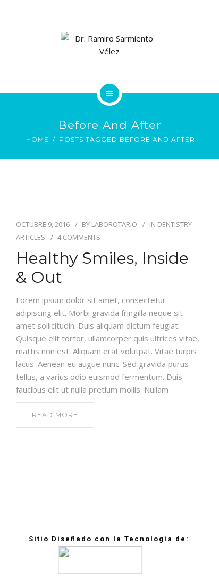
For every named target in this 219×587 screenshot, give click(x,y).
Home (37, 139)
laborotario (114, 224)
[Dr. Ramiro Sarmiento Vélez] (109, 45)
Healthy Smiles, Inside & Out (102, 268)
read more (55, 415)
